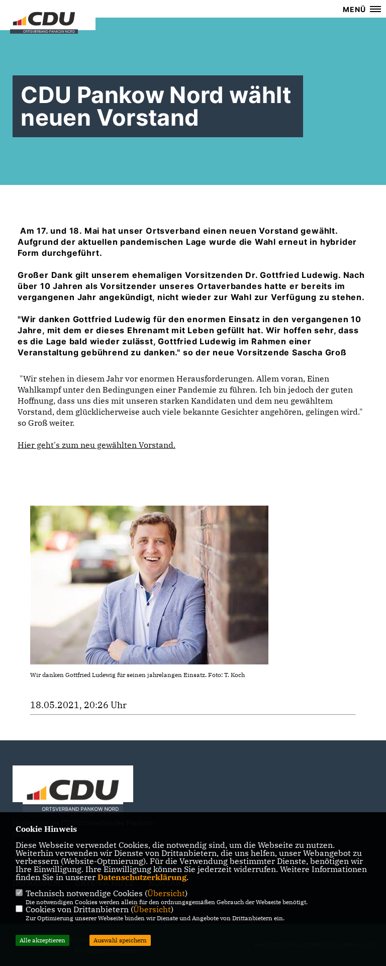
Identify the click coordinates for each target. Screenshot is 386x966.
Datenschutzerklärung (142, 877)
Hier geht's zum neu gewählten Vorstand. (96, 445)
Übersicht (166, 893)
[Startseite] (73, 797)
